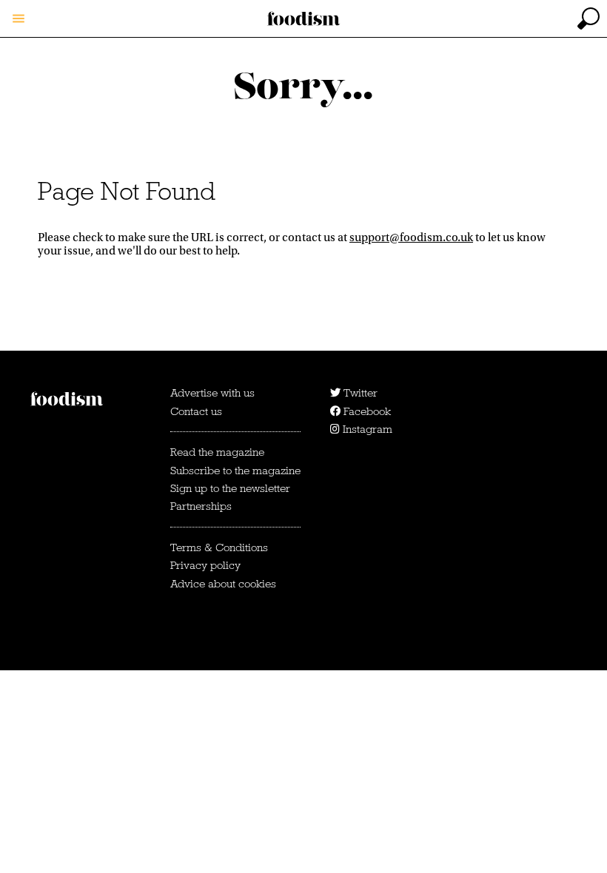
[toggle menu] (18, 18)
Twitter (359, 393)
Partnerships (201, 506)
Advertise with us (212, 393)
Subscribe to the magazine (235, 470)
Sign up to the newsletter (230, 488)
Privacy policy (205, 565)
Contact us (196, 411)
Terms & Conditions (219, 547)
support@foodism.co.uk (411, 237)
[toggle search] (588, 18)
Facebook (366, 411)
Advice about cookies (223, 583)
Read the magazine (217, 452)
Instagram (366, 429)
